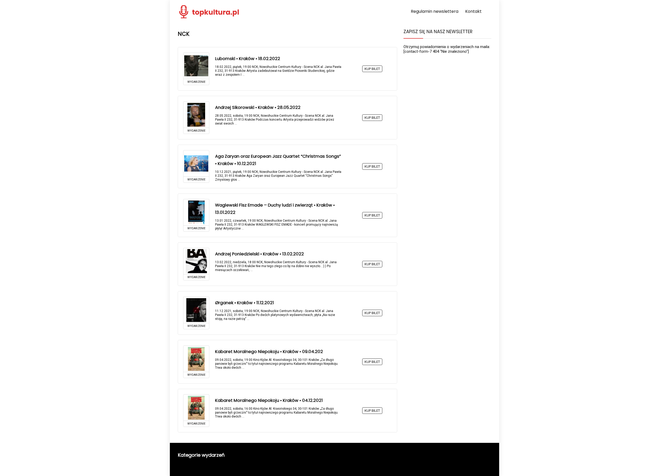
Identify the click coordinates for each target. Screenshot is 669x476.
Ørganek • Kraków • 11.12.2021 (244, 303)
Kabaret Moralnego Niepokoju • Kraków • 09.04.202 (269, 352)
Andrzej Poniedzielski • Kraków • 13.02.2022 (259, 254)
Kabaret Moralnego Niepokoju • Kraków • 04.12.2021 (269, 400)
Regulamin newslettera (434, 11)
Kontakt (473, 11)
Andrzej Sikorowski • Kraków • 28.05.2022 (258, 107)
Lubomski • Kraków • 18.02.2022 (247, 59)
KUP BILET (372, 69)
